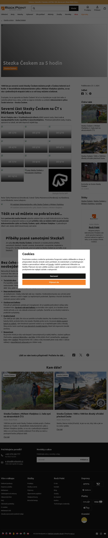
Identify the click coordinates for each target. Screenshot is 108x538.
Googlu (51, 264)
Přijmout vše (54, 282)
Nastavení (54, 276)
